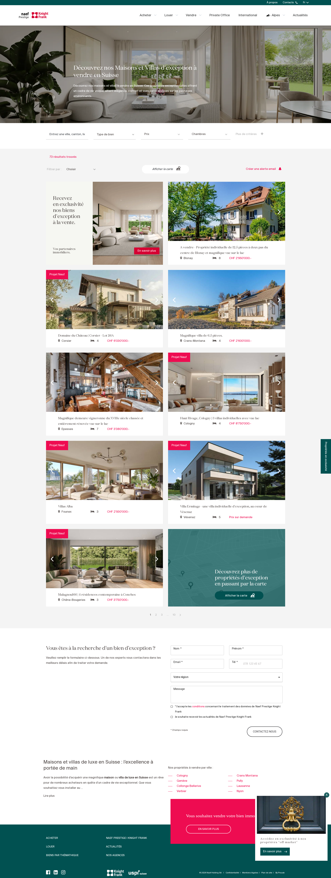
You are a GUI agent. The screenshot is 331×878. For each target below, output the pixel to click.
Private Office (219, 15)
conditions (198, 706)
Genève (182, 781)
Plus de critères (246, 134)
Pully (240, 781)
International (247, 15)
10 (174, 615)
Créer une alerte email (261, 169)
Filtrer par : (54, 169)
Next (279, 211)
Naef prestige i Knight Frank (126, 838)
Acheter (145, 15)
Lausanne (243, 786)
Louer (168, 15)
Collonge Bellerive (189, 786)
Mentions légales (250, 873)
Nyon (240, 791)
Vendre (191, 15)
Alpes (276, 15)
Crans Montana (247, 775)
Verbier (181, 791)
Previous (174, 211)
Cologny (182, 775)
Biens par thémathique (62, 855)
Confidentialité (232, 873)
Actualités (300, 15)
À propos (272, 2)
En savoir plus (272, 851)
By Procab (279, 873)
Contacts (288, 2)
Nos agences (115, 855)
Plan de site (266, 873)
